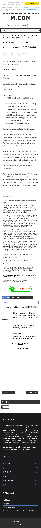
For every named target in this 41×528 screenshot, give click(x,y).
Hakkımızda (7, 500)
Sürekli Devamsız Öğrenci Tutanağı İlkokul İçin (24, 326)
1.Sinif (8, 464)
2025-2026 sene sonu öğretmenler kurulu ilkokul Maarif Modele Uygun (25, 336)
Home (5, 35)
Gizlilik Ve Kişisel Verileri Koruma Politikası (20, 511)
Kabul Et (32, 3)
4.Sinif (8, 476)
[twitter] (20, 524)
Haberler (9, 481)
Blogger (24, 521)
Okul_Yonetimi (15, 35)
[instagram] (24, 524)
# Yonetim (28, 297)
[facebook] (16, 524)
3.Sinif (8, 472)
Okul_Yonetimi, (8, 55)
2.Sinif (8, 468)
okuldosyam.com (20, 15)
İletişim (6, 504)
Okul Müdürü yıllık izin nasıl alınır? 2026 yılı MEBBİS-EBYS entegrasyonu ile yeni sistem (20, 316)
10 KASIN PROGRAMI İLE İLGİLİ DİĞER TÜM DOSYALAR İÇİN (19, 276)
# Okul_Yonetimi (17, 297)
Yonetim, (17, 55)
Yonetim (26, 35)
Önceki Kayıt (32, 392)
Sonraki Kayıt (8, 392)
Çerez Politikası (9, 507)
